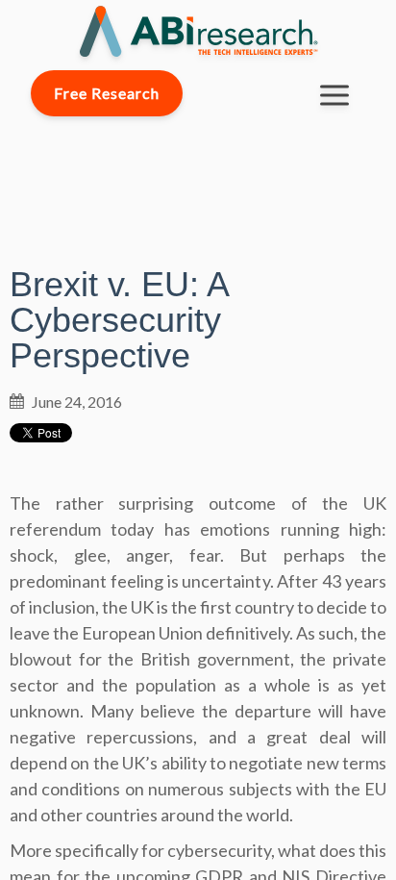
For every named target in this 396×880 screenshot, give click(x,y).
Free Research (107, 93)
